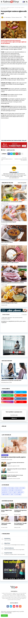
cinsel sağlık (11, 490)
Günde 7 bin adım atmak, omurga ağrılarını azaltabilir (15, 476)
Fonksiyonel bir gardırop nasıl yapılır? (20, 511)
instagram (8, 402)
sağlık (14, 492)
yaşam (12, 494)
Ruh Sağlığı (22, 487)
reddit (21, 395)
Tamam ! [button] (4, 615)
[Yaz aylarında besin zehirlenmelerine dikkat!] (4, 464)
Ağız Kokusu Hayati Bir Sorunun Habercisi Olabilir (16, 469)
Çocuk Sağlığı (18, 494)
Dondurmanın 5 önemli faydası (8, 222)
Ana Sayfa (3, 7)
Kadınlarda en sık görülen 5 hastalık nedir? (11, 380)
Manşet (16, 487)
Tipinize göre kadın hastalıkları (6, 524)
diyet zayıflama (18, 490)
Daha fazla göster (22, 182)
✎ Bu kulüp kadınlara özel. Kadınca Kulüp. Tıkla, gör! (14, 140)
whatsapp (8, 395)
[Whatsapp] (14, 154)
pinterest (8, 398)
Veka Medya (13, 172)
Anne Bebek (4, 487)
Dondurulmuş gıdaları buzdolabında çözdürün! (12, 282)
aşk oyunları (4, 490)
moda (10, 492)
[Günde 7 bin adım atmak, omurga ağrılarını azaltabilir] (4, 477)
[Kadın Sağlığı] (14, 371)
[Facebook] (9, 154)
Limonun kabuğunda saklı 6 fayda (9, 302)
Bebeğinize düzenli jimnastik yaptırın (13, 457)
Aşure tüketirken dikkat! (7, 242)
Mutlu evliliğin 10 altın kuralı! (6, 511)
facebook (8, 392)
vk (21, 398)
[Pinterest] (17, 154)
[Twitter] (11, 154)
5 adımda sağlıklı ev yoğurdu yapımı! (10, 262)
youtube (21, 402)
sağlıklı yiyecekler (10, 7)
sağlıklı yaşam (20, 492)
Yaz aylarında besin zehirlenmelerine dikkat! (11, 201)
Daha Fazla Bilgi (8, 612)
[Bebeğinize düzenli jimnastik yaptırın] (14, 445)
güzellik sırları (4, 492)
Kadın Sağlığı (11, 487)
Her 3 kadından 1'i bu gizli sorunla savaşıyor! (20, 524)
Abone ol (14, 418)
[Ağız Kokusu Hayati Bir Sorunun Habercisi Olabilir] (4, 470)
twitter (21, 392)
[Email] (19, 154)
